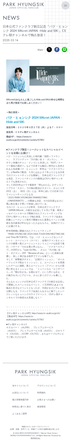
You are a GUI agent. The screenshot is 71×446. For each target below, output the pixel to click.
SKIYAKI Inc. (35, 438)
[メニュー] (65, 5)
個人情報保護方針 (20, 400)
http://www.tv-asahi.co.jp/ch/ (46, 313)
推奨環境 (41, 407)
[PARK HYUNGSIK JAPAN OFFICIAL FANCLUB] (23, 7)
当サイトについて (20, 386)
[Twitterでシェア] (49, 49)
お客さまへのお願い (46, 400)
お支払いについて (20, 393)
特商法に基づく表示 (21, 407)
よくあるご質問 (19, 414)
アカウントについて (46, 386)
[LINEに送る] (64, 49)
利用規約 (41, 393)
